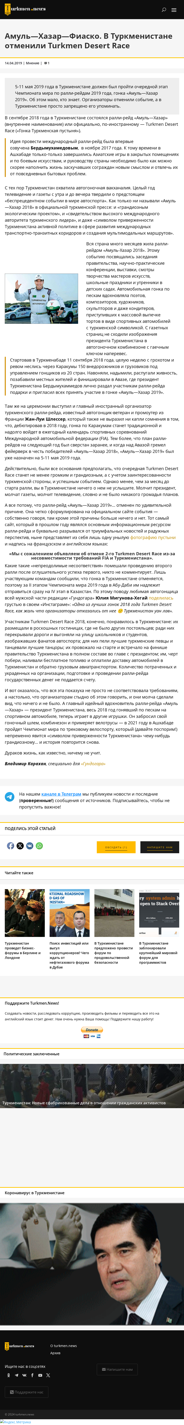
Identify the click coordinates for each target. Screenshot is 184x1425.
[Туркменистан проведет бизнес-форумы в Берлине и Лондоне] (25, 935)
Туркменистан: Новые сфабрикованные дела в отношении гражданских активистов (84, 1103)
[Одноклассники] (8, 1374)
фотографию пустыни (153, 537)
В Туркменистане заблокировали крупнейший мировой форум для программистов (158, 953)
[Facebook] (31, 1374)
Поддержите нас (29, 1392)
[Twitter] (47, 1374)
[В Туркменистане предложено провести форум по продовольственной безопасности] (114, 935)
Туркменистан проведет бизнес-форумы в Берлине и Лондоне (22, 950)
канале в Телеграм (61, 794)
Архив (55, 1353)
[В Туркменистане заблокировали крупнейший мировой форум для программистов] (159, 935)
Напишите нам (120, 1369)
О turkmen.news (63, 1345)
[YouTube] (39, 1374)
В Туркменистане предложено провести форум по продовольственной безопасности (113, 953)
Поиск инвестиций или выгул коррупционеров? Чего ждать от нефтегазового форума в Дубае (69, 955)
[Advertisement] (73, 1148)
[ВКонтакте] (24, 1374)
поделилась (161, 598)
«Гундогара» (93, 763)
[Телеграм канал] (16, 1374)
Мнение (32, 63)
